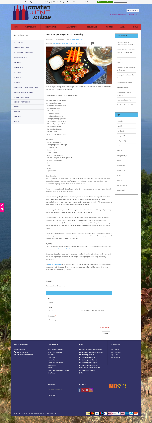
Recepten (109, 27)
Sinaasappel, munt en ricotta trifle (125, 76)
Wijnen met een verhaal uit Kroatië (89, 368)
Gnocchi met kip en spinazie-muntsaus (125, 61)
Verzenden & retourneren (55, 363)
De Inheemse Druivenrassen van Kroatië (91, 352)
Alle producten (30, 27)
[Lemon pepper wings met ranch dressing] (79, 66)
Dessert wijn (18, 77)
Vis (119, 175)
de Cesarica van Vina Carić (64, 249)
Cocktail (120, 121)
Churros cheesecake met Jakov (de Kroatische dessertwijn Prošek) (126, 52)
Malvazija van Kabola (54, 264)
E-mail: (50, 307)
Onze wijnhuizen (92, 27)
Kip (70, 43)
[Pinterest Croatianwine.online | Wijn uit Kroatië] (83, 390)
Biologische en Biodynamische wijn (26, 87)
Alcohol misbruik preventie (87, 370)
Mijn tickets (114, 355)
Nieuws (135, 27)
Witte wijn (17, 62)
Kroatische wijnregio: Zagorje (88, 363)
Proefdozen (18, 43)
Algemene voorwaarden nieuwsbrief (58, 370)
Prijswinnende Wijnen (21, 97)
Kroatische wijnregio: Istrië (87, 357)
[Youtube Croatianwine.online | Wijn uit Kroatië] (87, 390)
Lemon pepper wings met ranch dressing (64, 34)
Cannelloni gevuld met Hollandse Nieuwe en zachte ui (126, 43)
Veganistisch (121, 165)
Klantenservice (52, 365)
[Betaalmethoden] (88, 413)
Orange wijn (18, 67)
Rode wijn (17, 72)
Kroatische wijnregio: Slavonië (88, 360)
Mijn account (134, 14)
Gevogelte (56, 43)
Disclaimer (51, 355)
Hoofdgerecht (64, 43)
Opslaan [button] (105, 333)
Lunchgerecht (75, 43)
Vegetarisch (121, 170)
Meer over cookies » (120, 2)
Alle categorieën (51, 27)
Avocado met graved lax (124, 100)
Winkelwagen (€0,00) (118, 14)
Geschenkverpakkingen (22, 102)
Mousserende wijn (20, 58)
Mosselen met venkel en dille (125, 105)
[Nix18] (117, 386)
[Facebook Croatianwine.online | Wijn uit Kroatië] (79, 390)
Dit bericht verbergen (105, 2)
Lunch (119, 151)
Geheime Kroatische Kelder (23, 92)
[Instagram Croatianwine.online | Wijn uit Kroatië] (91, 390)
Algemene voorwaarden (55, 352)
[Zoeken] (15, 35)
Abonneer (52, 395)
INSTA (81, 373)
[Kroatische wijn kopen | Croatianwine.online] (48, 12)
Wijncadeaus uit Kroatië (22, 48)
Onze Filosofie (52, 373)
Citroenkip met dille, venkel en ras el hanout (126, 69)
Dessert (120, 126)
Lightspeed (57, 413)
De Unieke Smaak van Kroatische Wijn (90, 350)
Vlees (119, 180)
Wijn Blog (123, 27)
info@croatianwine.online (25, 355)
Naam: (50, 298)
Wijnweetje (121, 190)
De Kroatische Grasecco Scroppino (124, 93)
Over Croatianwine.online (55, 350)
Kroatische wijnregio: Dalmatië (88, 365)
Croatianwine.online (76, 39)
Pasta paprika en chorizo (124, 82)
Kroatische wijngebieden (86, 355)
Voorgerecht (83, 43)
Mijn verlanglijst (115, 357)
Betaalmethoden (53, 360)
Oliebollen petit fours (123, 87)
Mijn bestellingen (116, 352)
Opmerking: (52, 316)
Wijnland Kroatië (72, 27)
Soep (119, 161)
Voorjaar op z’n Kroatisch (23, 53)
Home (16, 27)
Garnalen (120, 131)
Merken (16, 107)
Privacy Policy (52, 357)
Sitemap (50, 368)
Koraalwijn (18, 82)
